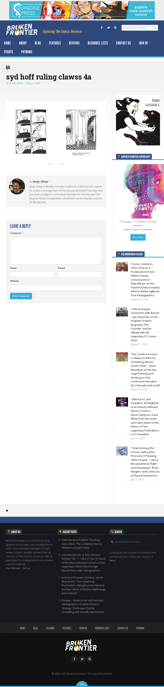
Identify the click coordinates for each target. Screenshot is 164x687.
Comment (16, 233)
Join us (27, 568)
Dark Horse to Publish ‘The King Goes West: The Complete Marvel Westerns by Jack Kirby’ (82, 543)
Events (8, 51)
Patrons (26, 51)
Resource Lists (98, 43)
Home (7, 43)
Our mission (13, 568)
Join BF (143, 43)
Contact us (123, 43)
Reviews (74, 43)
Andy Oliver (16, 83)
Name (13, 267)
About (23, 43)
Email (61, 267)
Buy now (138, 237)
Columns (50, 628)
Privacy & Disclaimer (100, 673)
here (112, 560)
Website (14, 280)
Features (55, 43)
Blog (38, 43)
